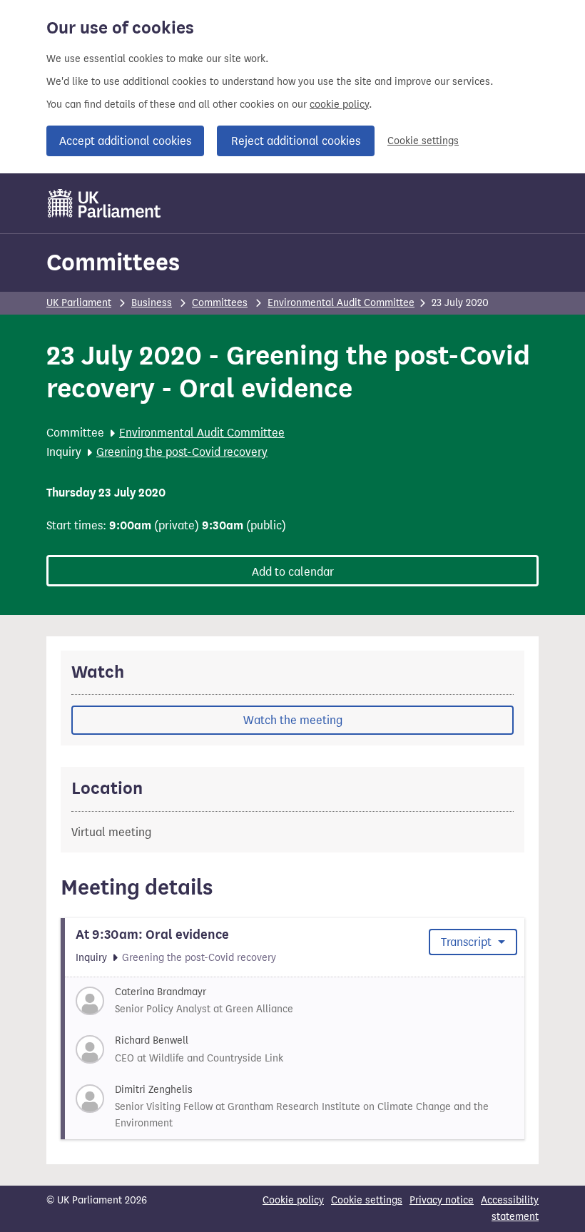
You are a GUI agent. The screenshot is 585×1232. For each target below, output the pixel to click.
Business (151, 303)
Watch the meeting (292, 720)
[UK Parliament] (104, 203)
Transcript (467, 942)
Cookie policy (293, 1200)
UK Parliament (78, 303)
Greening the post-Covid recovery (182, 452)
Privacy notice (442, 1200)
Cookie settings (423, 141)
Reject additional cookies (295, 141)
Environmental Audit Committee (341, 303)
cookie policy (339, 104)
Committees (113, 262)
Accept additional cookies (125, 141)
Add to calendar (293, 572)
